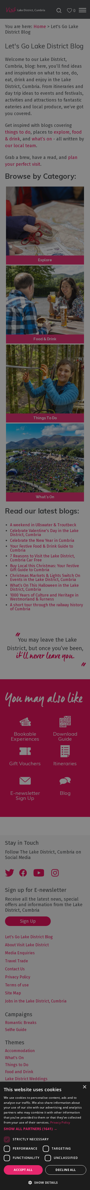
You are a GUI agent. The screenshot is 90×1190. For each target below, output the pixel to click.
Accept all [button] (23, 1170)
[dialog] (45, 595)
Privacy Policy (60, 1122)
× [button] (84, 1087)
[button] (45, 1129)
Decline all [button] (66, 1170)
